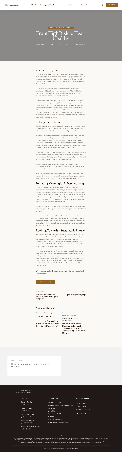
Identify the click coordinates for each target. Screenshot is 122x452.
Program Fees (53, 408)
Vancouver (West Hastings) (30, 426)
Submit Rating (45, 282)
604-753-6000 (28, 423)
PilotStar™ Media (74, 448)
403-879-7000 (27, 405)
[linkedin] (85, 413)
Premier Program (54, 402)
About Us (51, 411)
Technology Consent (83, 409)
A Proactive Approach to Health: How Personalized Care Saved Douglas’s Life (47, 323)
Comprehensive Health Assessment (60, 405)
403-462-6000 (27, 411)
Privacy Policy (81, 406)
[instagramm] (81, 413)
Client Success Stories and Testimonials (61, 27)
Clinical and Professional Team (59, 422)
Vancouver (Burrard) (28, 420)
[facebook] (77, 413)
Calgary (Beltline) (27, 402)
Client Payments (82, 403)
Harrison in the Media (56, 414)
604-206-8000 (27, 429)
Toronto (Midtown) (27, 414)
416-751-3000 (27, 417)
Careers (51, 417)
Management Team (55, 419)
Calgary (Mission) (27, 408)
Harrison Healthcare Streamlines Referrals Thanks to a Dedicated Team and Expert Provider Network (73, 328)
